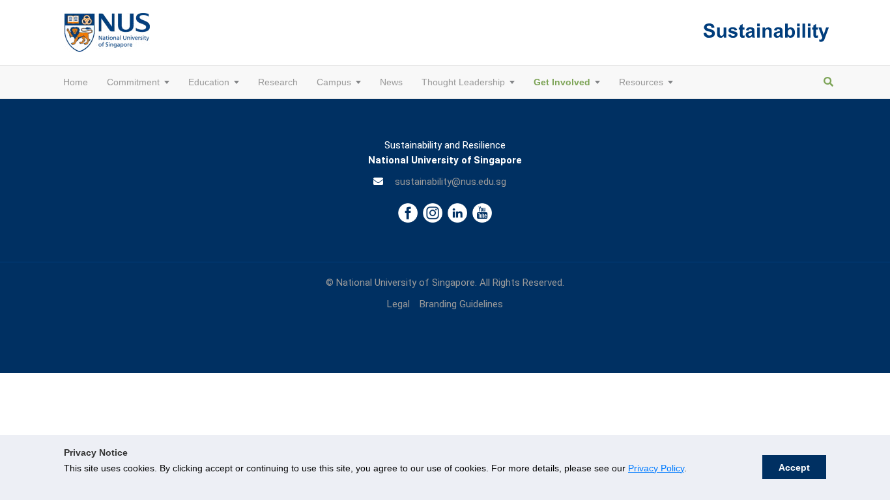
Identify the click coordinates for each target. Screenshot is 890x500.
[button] (164, 82)
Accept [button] (794, 467)
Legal (398, 304)
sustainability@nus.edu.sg (450, 182)
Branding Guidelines (461, 304)
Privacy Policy (656, 468)
